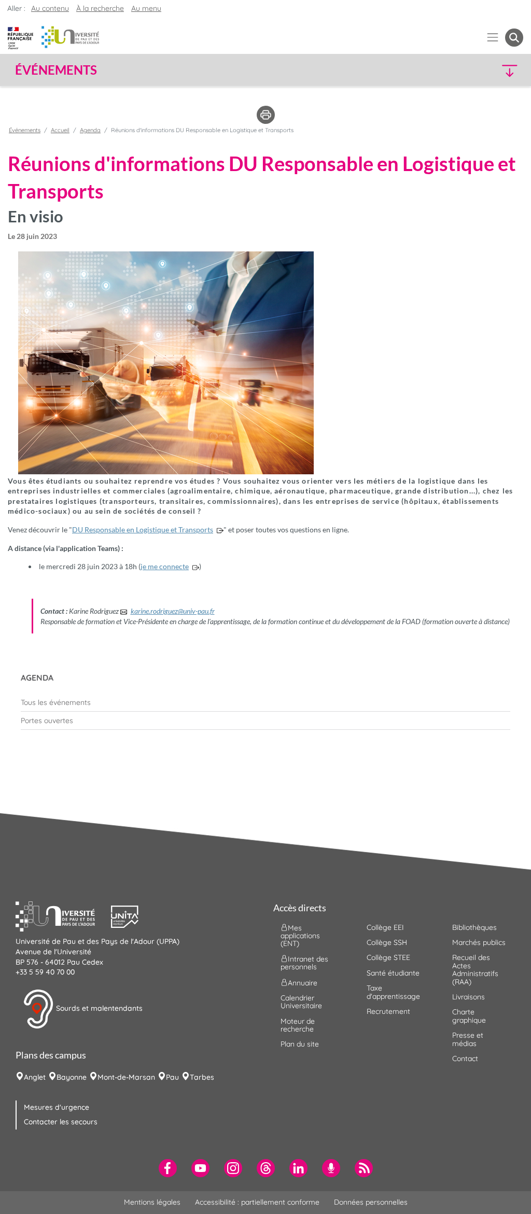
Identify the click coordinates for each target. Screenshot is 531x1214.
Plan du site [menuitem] (300, 1044)
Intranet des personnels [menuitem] (304, 962)
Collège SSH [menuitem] (387, 942)
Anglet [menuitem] (35, 1077)
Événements (24, 130)
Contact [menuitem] (465, 1058)
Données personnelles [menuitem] (371, 1202)
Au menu (146, 8)
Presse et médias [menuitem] (467, 1039)
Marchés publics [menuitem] (479, 942)
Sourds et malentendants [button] (98, 1008)
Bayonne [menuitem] (72, 1077)
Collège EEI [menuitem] (385, 927)
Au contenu (50, 8)
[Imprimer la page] (266, 114)
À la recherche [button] (100, 8)
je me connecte (165, 566)
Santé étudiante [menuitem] (393, 973)
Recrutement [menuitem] (388, 1011)
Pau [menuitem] (172, 1077)
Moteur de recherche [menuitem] (298, 1025)
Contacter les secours (60, 1121)
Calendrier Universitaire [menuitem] (301, 1001)
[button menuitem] (514, 38)
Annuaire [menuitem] (302, 982)
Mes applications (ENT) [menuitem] (300, 935)
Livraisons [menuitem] (468, 996)
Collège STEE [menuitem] (388, 957)
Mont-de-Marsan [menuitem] (126, 1077)
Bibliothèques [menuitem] (474, 927)
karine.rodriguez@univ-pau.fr (173, 610)
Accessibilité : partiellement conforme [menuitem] (257, 1202)
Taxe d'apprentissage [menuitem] (393, 991)
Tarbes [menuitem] (202, 1077)
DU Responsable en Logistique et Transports (142, 529)
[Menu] (493, 37)
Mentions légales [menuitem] (152, 1202)
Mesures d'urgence (56, 1107)
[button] (461, 70)
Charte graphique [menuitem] (469, 1015)
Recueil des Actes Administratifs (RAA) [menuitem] (475, 969)
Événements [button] (56, 70)
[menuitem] (265, 702)
